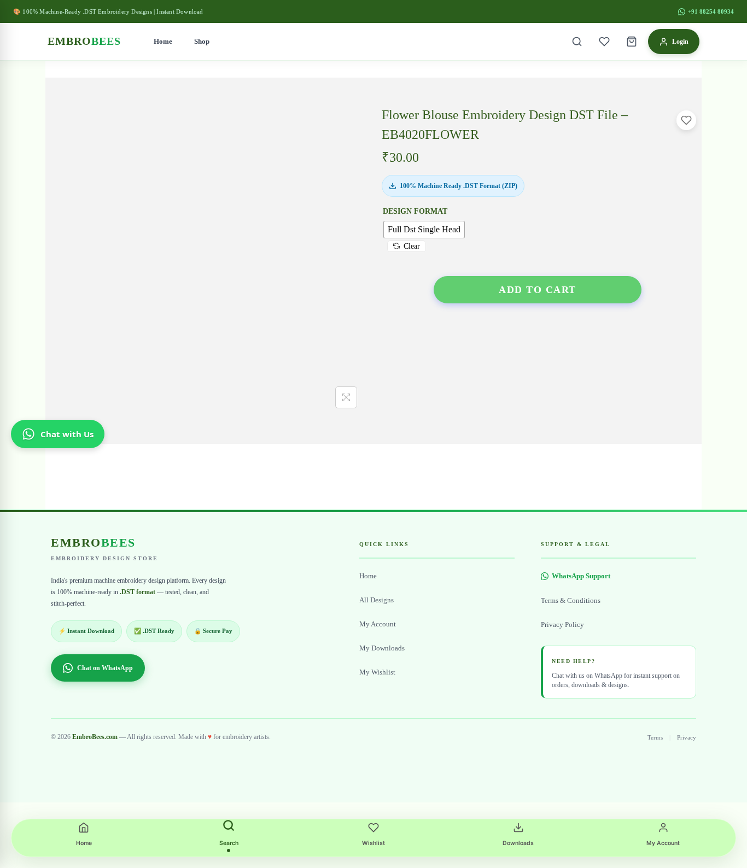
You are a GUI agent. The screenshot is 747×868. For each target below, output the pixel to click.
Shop (201, 41)
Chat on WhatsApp (105, 668)
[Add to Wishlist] (686, 120)
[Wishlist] (604, 41)
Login (680, 41)
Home (163, 41)
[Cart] (632, 41)
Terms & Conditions (570, 601)
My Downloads (382, 648)
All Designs (376, 600)
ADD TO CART (537, 289)
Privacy (686, 737)
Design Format (415, 211)
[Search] (577, 41)
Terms (655, 737)
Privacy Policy (562, 625)
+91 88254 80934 (711, 11)
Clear (412, 246)
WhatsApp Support (581, 576)
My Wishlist (377, 672)
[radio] (424, 229)
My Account (377, 624)
